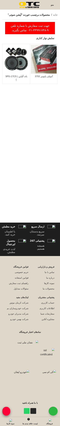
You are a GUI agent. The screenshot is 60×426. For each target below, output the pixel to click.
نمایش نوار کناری (45, 38)
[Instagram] (33, 411)
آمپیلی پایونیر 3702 (44, 76)
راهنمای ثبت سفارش (18, 283)
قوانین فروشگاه (20, 266)
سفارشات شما (47, 313)
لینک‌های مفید (22, 297)
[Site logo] (29, 4)
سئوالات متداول (21, 288)
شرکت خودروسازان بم (17, 308)
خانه (55, 14)
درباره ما (50, 277)
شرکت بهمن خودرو (19, 319)
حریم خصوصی (21, 272)
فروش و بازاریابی (46, 266)
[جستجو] (3, 5)
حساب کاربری (47, 302)
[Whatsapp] (27, 411)
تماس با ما (49, 272)
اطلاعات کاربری (47, 308)
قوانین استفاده (21, 277)
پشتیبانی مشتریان (46, 297)
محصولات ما (48, 288)
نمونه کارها (49, 283)
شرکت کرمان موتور (18, 302)
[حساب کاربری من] (46, 5)
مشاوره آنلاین (48, 319)
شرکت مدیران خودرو (18, 313)
